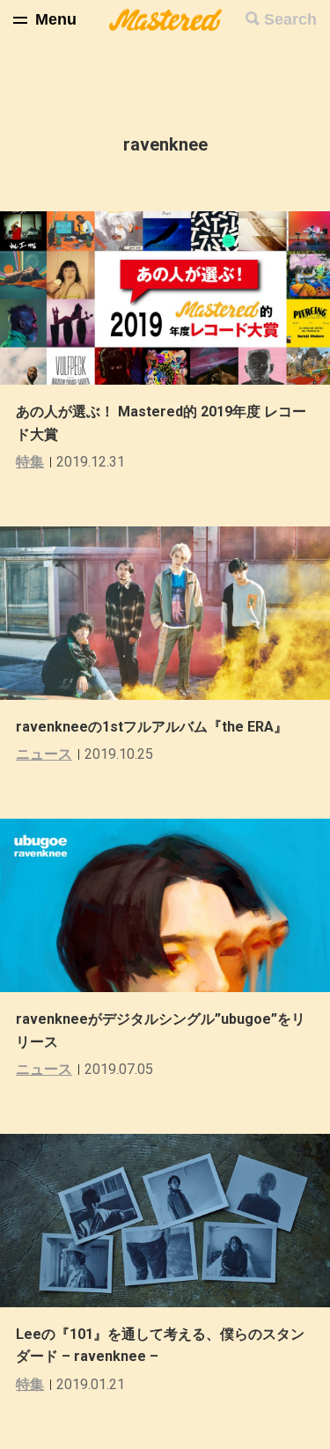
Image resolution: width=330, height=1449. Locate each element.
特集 (30, 461)
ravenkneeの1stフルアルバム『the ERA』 (152, 726)
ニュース (44, 754)
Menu (56, 19)
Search (290, 19)
